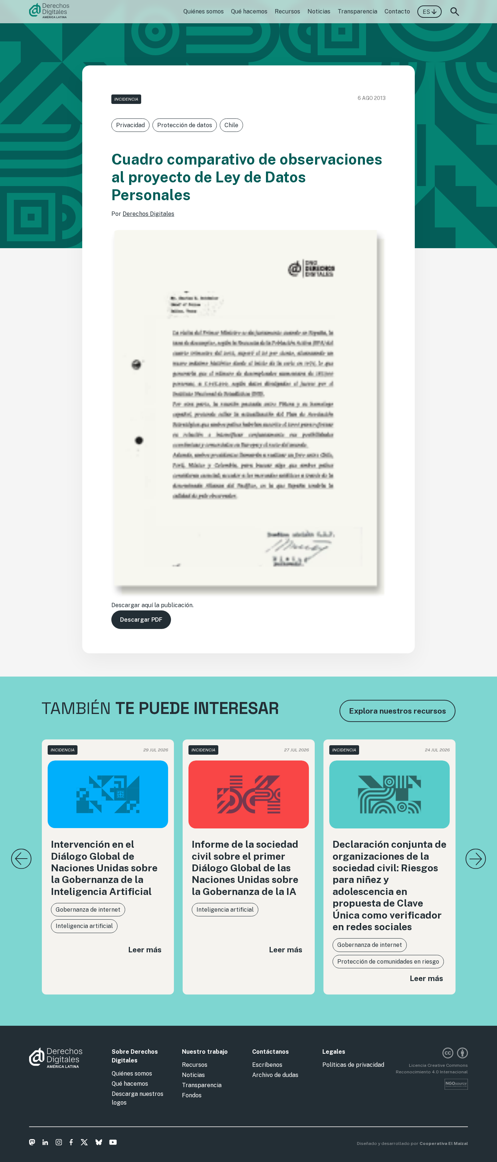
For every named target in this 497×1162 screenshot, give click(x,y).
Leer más (145, 949)
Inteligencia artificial (84, 926)
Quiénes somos (203, 11)
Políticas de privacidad (353, 1064)
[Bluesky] (98, 1143)
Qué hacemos (249, 11)
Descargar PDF (141, 619)
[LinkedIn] (45, 1143)
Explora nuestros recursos (397, 710)
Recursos (287, 11)
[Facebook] (71, 1143)
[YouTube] (113, 1143)
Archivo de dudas (275, 1075)
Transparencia (357, 11)
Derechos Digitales (148, 213)
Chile (231, 125)
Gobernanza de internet (88, 909)
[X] (84, 1143)
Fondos (192, 1095)
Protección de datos (184, 125)
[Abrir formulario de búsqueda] (454, 11)
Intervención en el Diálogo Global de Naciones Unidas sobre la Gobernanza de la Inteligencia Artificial (104, 867)
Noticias (318, 11)
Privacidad (130, 125)
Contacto (397, 11)
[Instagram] (58, 1143)
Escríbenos (267, 1064)
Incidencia (126, 99)
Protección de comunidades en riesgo (388, 961)
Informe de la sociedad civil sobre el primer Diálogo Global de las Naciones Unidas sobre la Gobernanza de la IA (245, 867)
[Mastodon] (32, 1143)
